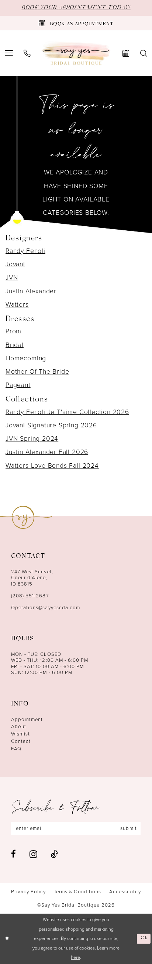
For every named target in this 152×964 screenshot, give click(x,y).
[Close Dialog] (6, 939)
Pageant (18, 385)
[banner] (76, 53)
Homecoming (26, 358)
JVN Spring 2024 (32, 438)
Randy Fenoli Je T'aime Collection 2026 (67, 412)
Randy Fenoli (25, 251)
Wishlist (20, 733)
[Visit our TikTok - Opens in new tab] (54, 854)
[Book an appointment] (126, 53)
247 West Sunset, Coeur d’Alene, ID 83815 (32, 577)
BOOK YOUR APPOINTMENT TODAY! (76, 7)
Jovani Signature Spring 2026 (51, 425)
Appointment (27, 719)
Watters (17, 304)
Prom (13, 331)
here (75, 957)
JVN (12, 277)
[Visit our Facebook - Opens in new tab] (13, 854)
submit (128, 828)
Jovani (15, 264)
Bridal (15, 345)
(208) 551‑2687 (30, 595)
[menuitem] (27, 53)
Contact (21, 741)
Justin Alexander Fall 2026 (47, 452)
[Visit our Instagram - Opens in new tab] (33, 854)
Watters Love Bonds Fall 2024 (52, 465)
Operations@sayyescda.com (45, 607)
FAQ (16, 748)
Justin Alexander (31, 291)
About (18, 726)
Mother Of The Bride (37, 371)
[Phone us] (27, 53)
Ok (144, 938)
